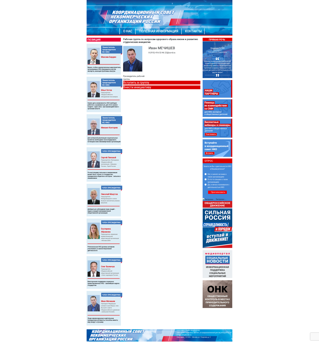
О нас (127, 31)
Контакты (193, 31)
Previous (200, 58)
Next (234, 58)
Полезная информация (158, 31)
